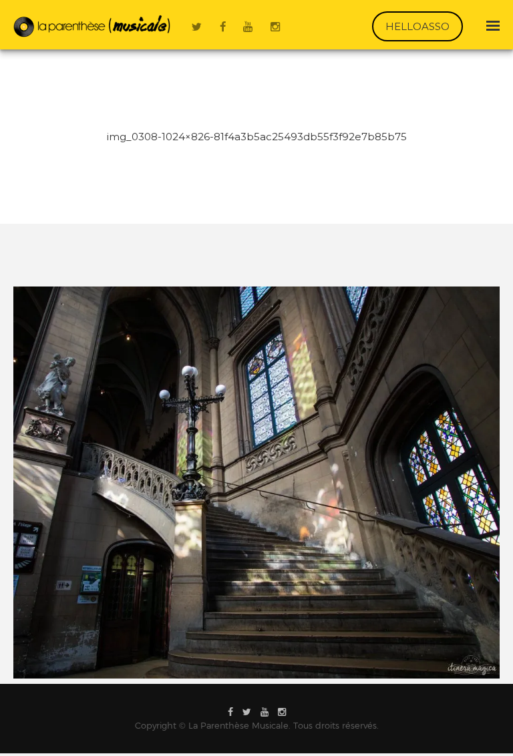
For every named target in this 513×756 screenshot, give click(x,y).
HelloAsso (417, 26)
